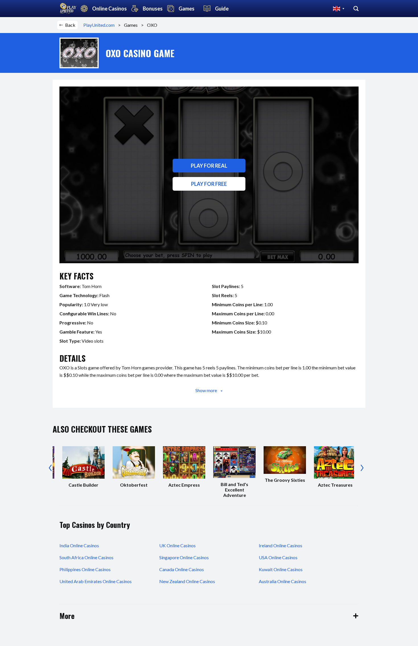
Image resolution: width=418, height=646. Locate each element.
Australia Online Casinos (282, 581)
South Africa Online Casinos (86, 557)
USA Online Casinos (278, 557)
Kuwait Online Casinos (281, 569)
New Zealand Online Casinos (187, 581)
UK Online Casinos (177, 545)
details (72, 358)
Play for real (209, 165)
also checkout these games (102, 429)
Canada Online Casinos (181, 569)
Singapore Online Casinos (184, 557)
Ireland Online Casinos (280, 545)
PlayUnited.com (100, 25)
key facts (76, 276)
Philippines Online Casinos (85, 569)
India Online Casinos (79, 545)
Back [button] (70, 25)
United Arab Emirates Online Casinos (95, 581)
